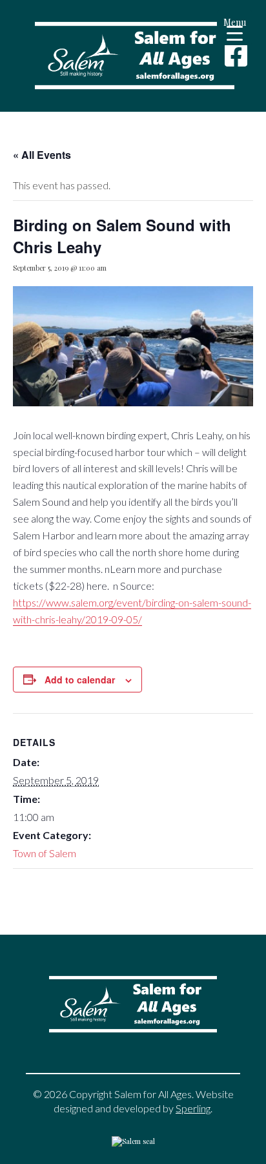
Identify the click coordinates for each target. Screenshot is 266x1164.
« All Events (42, 154)
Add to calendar (80, 679)
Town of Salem (44, 853)
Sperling (193, 1108)
